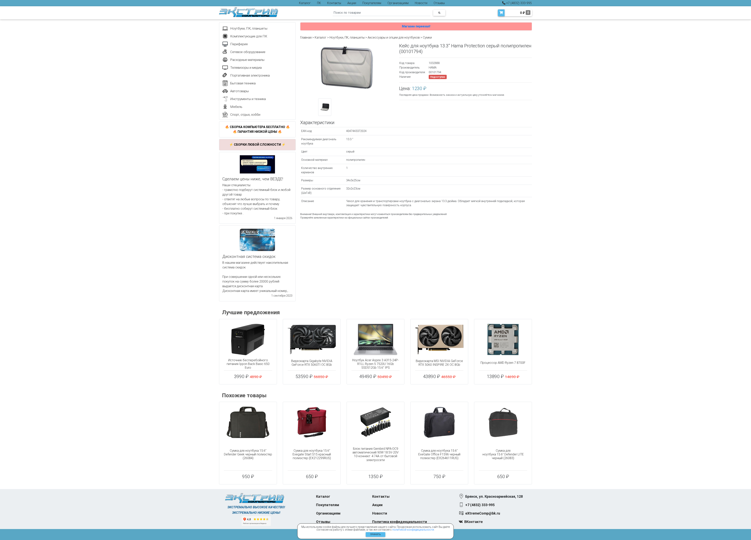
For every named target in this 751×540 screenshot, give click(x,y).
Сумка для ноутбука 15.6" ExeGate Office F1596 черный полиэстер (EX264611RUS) (439, 454)
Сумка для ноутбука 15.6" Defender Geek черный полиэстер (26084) (248, 454)
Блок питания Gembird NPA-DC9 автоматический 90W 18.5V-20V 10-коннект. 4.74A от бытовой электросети (375, 454)
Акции (351, 3)
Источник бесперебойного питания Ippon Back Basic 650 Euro (248, 363)
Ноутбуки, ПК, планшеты (347, 37)
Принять (375, 534)
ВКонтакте (473, 522)
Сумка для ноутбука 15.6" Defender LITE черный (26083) (503, 454)
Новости (421, 3)
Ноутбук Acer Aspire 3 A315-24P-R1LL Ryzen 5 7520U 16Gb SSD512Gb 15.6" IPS (375, 363)
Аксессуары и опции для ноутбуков (394, 37)
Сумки (427, 37)
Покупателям (371, 3)
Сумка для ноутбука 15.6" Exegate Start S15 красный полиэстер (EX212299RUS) (312, 454)
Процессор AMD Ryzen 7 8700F (503, 363)
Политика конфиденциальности (399, 522)
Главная (306, 37)
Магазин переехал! (416, 26)
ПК (319, 3)
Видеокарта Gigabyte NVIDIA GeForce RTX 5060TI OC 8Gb (311, 363)
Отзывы (439, 3)
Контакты (334, 3)
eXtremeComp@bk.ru (482, 513)
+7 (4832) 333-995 (518, 3)
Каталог (305, 3)
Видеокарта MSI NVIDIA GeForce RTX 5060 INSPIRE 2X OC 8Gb (439, 363)
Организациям (398, 3)
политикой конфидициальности (413, 529)
